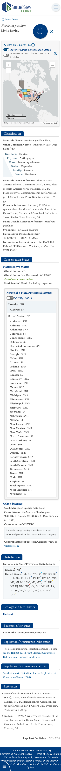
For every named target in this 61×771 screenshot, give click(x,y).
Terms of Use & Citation (48, 753)
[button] (8, 64)
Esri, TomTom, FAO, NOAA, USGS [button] (19, 123)
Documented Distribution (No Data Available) (29, 55)
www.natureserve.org (40, 750)
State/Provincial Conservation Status (30, 49)
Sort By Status (23, 298)
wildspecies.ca (11, 546)
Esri (55, 123)
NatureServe (26, 753)
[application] (30, 92)
